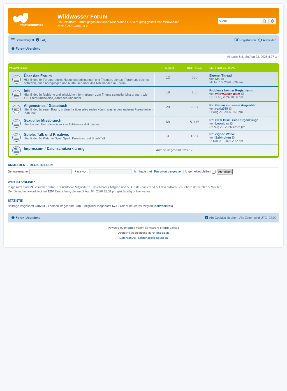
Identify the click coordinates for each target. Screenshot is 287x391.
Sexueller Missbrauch (42, 120)
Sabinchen (223, 137)
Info (27, 91)
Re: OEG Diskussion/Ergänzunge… (235, 120)
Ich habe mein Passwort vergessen (158, 171)
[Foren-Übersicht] (33, 18)
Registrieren (41, 165)
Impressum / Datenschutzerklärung (54, 148)
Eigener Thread (220, 75)
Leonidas (222, 123)
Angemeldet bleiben (198, 171)
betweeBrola (163, 206)
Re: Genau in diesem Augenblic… (234, 105)
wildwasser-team (227, 93)
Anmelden (16, 165)
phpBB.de (163, 232)
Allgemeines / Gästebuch (45, 106)
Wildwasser (18, 67)
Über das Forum (38, 76)
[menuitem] (41, 40)
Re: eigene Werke (222, 134)
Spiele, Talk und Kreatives (46, 134)
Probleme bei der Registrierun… (232, 90)
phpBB (128, 227)
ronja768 (221, 108)
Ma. (217, 79)
